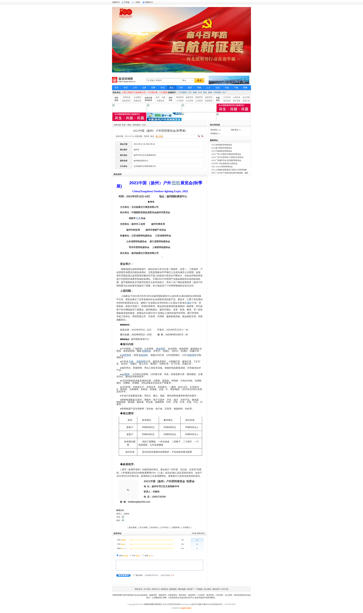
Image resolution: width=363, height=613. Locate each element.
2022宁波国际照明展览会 (221, 151)
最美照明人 (126, 101)
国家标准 (160, 101)
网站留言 (216, 589)
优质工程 (246, 101)
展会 (129, 125)
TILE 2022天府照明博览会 (222, 167)
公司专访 (227, 97)
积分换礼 (207, 589)
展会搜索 (132, 527)
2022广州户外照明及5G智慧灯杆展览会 (227, 157)
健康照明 (189, 97)
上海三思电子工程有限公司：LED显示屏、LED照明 (144, 92)
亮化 (205, 92)
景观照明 (208, 101)
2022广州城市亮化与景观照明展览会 (226, 160)
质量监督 (137, 101)
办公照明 (189, 101)
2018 (200, 92)
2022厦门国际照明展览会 (221, 148)
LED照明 (182, 92)
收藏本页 (116, 2)
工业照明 (199, 101)
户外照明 (217, 92)
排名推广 (190, 589)
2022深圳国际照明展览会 (221, 145)
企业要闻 (137, 97)
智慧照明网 (117, 595)
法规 (163, 97)
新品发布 (227, 101)
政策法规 (148, 98)
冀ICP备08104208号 (207, 604)
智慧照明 (199, 97)
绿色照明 (143, 595)
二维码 (137, 2)
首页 (124, 125)
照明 (210, 92)
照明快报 (126, 97)
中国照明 (129, 595)
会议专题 (246, 97)
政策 (158, 97)
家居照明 (180, 97)
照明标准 (148, 100)
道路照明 (208, 97)
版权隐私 (173, 589)
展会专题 (236, 101)
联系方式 (156, 589)
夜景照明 (210, 595)
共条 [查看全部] (198, 533)
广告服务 (199, 589)
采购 (195, 92)
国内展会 (136, 125)
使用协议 (164, 589)
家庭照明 (173, 595)
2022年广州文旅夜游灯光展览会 (224, 163)
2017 (224, 92)
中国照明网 (208, 598)
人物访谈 (236, 97)
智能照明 (162, 595)
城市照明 (182, 595)
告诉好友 (154, 527)
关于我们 (147, 589)
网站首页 (138, 589)
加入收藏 (143, 527)
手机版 (127, 2)
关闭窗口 (186, 527)
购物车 (148, 2)
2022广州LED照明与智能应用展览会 (226, 154)
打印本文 (165, 527)
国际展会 (234, 130)
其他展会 (214, 133)
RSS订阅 (224, 589)
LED (190, 92)
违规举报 (175, 527)
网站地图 (181, 589)
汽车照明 (219, 595)
